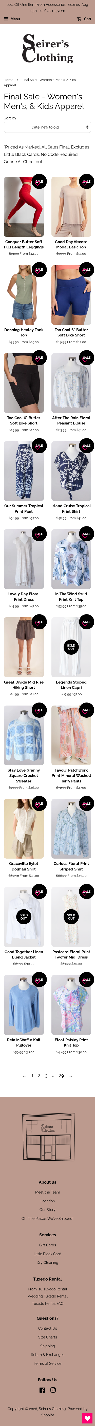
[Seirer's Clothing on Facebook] (42, 1391)
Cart (87, 19)
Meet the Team (47, 1192)
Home (8, 80)
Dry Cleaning (47, 1262)
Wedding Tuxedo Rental (48, 1296)
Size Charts (47, 1337)
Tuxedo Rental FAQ (47, 1303)
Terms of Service (47, 1363)
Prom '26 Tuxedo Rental (47, 1289)
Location (48, 1201)
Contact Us (47, 1328)
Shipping (47, 1346)
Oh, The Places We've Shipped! (47, 1218)
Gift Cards (47, 1245)
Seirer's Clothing (52, 1409)
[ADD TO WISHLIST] (37, 183)
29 (61, 1075)
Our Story (47, 1209)
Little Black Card (47, 1254)
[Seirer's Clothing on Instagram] (53, 1391)
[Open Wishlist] (87, 1418)
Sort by (10, 118)
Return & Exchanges (47, 1354)
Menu (15, 19)
